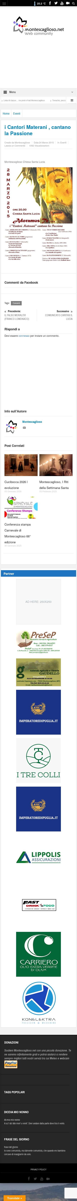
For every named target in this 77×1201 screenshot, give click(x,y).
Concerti (16, 303)
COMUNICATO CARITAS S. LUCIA (59, 315)
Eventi (16, 113)
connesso (24, 335)
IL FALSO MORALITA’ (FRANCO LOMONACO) (16, 315)
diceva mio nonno (12, 1120)
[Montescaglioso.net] (38, 25)
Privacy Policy (38, 1169)
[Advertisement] (38, 59)
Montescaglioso (32, 422)
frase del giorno (11, 1147)
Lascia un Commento (14, 145)
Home (6, 113)
